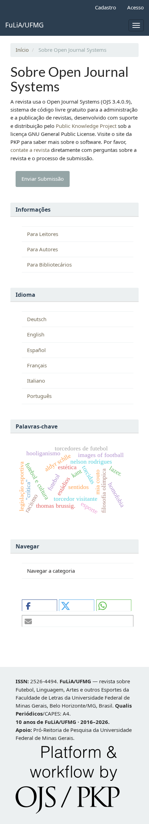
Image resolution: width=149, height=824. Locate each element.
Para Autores (42, 249)
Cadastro (105, 7)
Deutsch (36, 319)
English (35, 334)
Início (22, 49)
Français (37, 365)
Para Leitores (42, 233)
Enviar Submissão (42, 178)
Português (39, 395)
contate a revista (30, 149)
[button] (39, 605)
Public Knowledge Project (86, 125)
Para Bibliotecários (49, 264)
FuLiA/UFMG (24, 25)
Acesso (135, 7)
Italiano (36, 380)
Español (36, 349)
